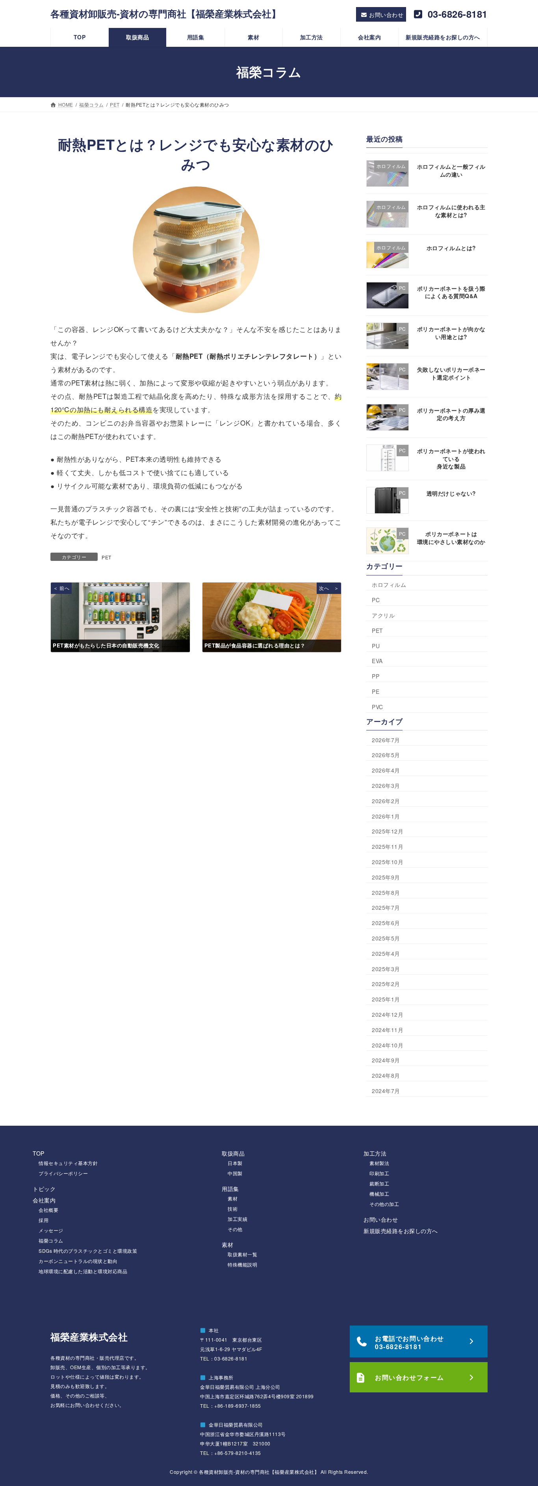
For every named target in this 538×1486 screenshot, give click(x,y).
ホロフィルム (389, 584)
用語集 (230, 1189)
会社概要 (48, 1209)
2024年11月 (387, 1030)
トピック (44, 1189)
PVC (377, 707)
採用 (43, 1220)
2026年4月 (386, 770)
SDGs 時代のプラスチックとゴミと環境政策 (88, 1250)
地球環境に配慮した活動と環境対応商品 (83, 1271)
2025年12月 (387, 831)
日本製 (235, 1163)
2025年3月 (386, 968)
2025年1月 (386, 999)
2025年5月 (386, 938)
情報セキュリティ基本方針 (68, 1163)
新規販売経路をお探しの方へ (401, 1231)
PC (376, 600)
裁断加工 (379, 1183)
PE (375, 691)
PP (375, 676)
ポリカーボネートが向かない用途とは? (451, 333)
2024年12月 (387, 1014)
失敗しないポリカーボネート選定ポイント (451, 373)
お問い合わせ (381, 1219)
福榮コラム (51, 1240)
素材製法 (379, 1163)
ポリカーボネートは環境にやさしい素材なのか (451, 538)
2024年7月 (386, 1091)
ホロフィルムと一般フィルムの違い (451, 170)
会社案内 (44, 1200)
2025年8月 (386, 892)
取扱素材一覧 (242, 1254)
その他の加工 (384, 1203)
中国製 (235, 1173)
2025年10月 (387, 862)
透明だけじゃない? (451, 493)
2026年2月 (386, 801)
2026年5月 (386, 755)
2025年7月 (386, 907)
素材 (232, 1198)
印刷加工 (379, 1173)
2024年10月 (387, 1045)
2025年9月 (386, 877)
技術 (232, 1208)
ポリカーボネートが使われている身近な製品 (451, 458)
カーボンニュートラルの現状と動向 (78, 1260)
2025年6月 (386, 923)
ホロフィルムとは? (451, 247)
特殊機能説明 (242, 1264)
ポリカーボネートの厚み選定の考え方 (451, 414)
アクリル (383, 615)
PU (376, 646)
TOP (39, 1153)
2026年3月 (386, 785)
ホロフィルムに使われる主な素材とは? (451, 211)
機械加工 (379, 1193)
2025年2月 (386, 984)
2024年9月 (386, 1060)
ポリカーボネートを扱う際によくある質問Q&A (451, 292)
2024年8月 (386, 1075)
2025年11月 (387, 846)
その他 (235, 1229)
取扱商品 (233, 1153)
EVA (377, 661)
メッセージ (51, 1230)
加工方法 (375, 1153)
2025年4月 (386, 953)
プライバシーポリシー (63, 1173)
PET (106, 557)
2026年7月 (386, 740)
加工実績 (237, 1218)
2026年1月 (386, 816)
